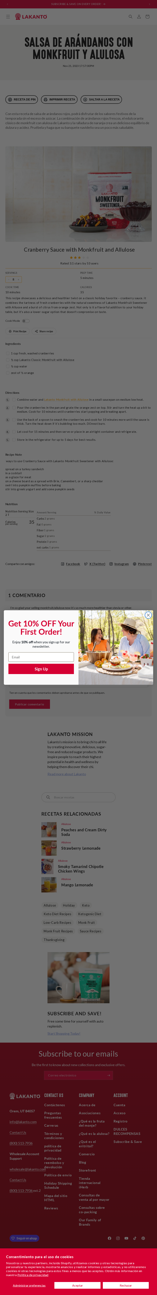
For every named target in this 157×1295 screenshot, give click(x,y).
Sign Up (41, 669)
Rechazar (126, 1285)
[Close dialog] (148, 615)
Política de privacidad (32, 1275)
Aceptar (77, 1285)
